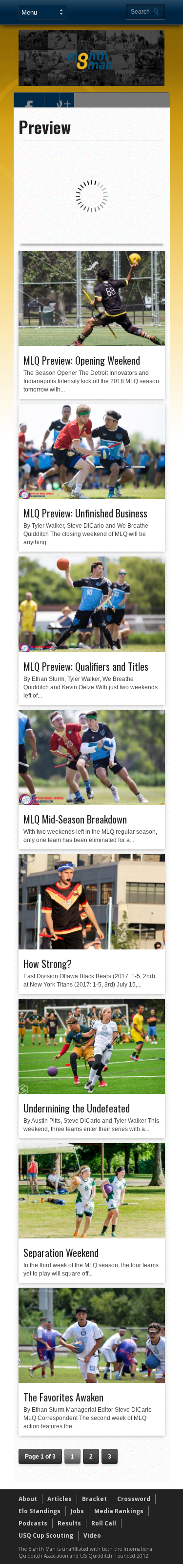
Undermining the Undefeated (76, 1108)
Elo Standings (40, 1511)
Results (69, 1523)
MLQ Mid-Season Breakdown (75, 819)
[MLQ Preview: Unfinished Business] (92, 496)
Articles (59, 1499)
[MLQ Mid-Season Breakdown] (92, 802)
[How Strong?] (92, 947)
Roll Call (103, 1523)
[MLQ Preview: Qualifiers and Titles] (92, 650)
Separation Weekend (61, 1252)
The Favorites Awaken (63, 1397)
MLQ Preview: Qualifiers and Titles (85, 666)
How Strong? (47, 963)
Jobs (77, 1511)
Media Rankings (118, 1511)
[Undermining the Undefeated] (92, 1091)
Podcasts (33, 1523)
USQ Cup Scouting (46, 1535)
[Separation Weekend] (92, 1236)
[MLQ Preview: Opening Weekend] (92, 344)
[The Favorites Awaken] (92, 1380)
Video (92, 1535)
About (28, 1499)
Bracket (94, 1499)
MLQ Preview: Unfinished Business (85, 513)
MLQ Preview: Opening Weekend (81, 360)
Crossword (133, 1499)
